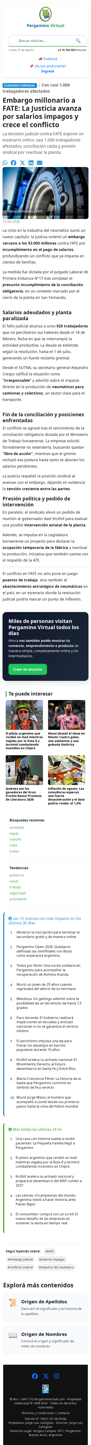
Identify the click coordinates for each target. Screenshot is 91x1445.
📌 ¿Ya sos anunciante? (47, 68)
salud (14, 881)
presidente (18, 899)
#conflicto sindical (20, 1267)
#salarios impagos (52, 1259)
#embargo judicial (20, 1259)
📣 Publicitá (47, 58)
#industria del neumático (56, 1267)
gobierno (17, 875)
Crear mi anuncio (27, 669)
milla (13, 845)
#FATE (50, 1251)
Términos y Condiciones (37, 1413)
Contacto (63, 1413)
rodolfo (16, 839)
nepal (14, 833)
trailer (14, 851)
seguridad (18, 893)
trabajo (15, 887)
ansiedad (17, 827)
